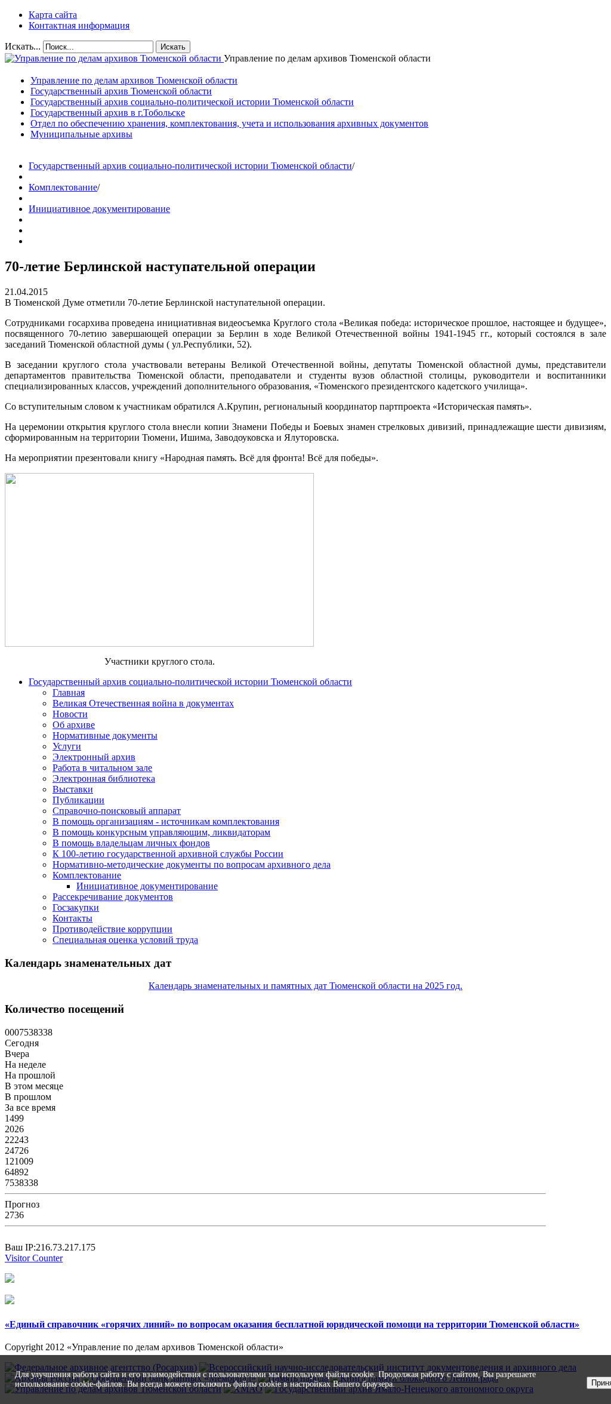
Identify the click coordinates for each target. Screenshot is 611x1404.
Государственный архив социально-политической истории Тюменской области (190, 166)
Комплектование (63, 187)
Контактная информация (79, 25)
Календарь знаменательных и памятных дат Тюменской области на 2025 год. (305, 986)
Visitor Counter (34, 1258)
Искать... (23, 46)
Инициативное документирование (99, 209)
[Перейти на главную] (114, 58)
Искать (173, 46)
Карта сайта (53, 15)
